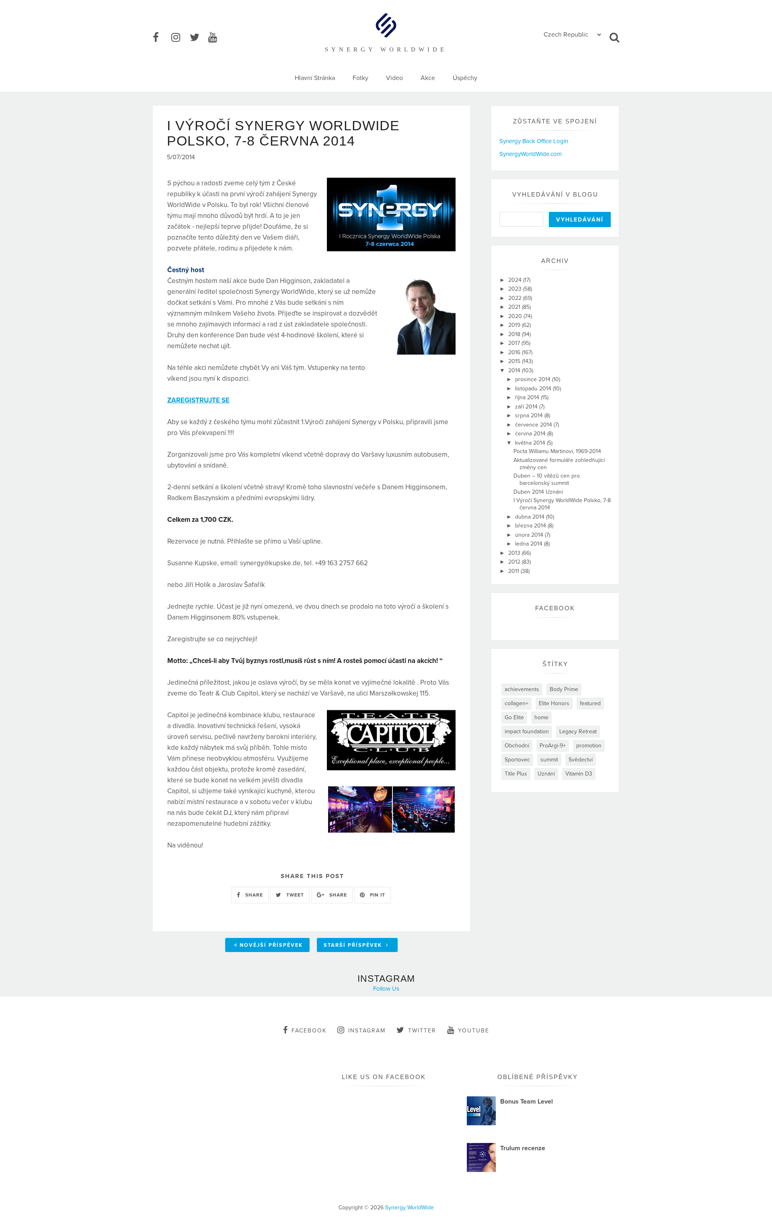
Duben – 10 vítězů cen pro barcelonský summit (546, 479)
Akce (428, 78)
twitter (422, 1030)
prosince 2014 (533, 379)
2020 (516, 316)
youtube (473, 1030)
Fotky (360, 78)
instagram (367, 1030)
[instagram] (179, 37)
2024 (515, 280)
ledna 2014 (529, 543)
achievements (522, 689)
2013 (515, 553)
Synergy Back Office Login (533, 141)
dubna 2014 (530, 516)
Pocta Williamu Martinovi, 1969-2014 (557, 451)
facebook (309, 1030)
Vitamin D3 (578, 773)
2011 (514, 571)
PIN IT (376, 895)
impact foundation (527, 731)
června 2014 (531, 433)
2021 (515, 307)
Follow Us (386, 988)
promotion (589, 745)
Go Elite (514, 717)
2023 (515, 288)
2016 (515, 352)
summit (549, 759)
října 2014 (528, 397)
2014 (515, 370)
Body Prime (564, 689)
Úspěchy (465, 78)
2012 (515, 561)
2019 (515, 325)
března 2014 (531, 525)
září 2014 (527, 406)
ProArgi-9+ (553, 745)
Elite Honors (554, 703)
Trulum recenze (522, 1148)
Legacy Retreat (578, 731)
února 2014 (530, 534)
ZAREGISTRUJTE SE (198, 400)
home (541, 717)
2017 (515, 343)
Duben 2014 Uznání (538, 491)
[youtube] (216, 37)
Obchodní (517, 745)
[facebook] (161, 37)
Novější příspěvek (271, 945)
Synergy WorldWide (409, 1207)
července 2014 (534, 424)
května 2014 (531, 442)
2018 (515, 334)
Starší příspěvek (354, 945)
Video (394, 78)
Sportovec (517, 759)
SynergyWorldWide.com (530, 154)
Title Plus (516, 773)
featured (590, 703)
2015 (515, 361)
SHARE (253, 895)
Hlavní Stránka (315, 78)
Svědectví (581, 759)
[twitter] (198, 37)
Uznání (546, 773)
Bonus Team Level (526, 1102)
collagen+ (516, 703)
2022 (515, 298)
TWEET (294, 895)
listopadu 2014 (534, 388)
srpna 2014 (529, 415)
